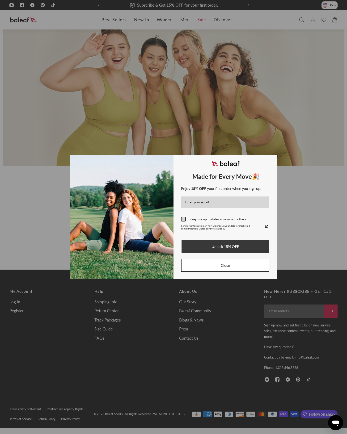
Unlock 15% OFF (225, 246)
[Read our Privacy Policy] (266, 226)
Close (225, 265)
